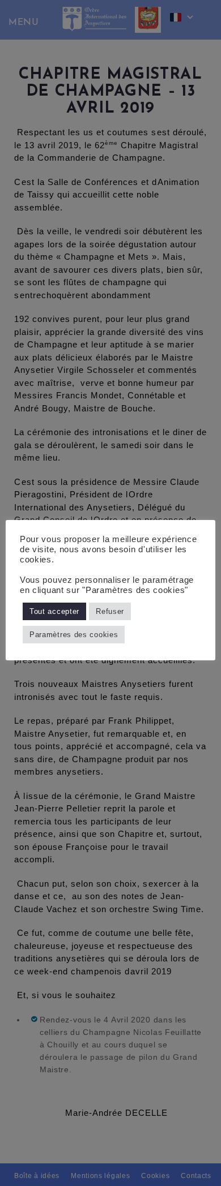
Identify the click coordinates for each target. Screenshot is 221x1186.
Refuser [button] (110, 611)
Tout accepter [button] (54, 611)
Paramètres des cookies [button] (73, 634)
